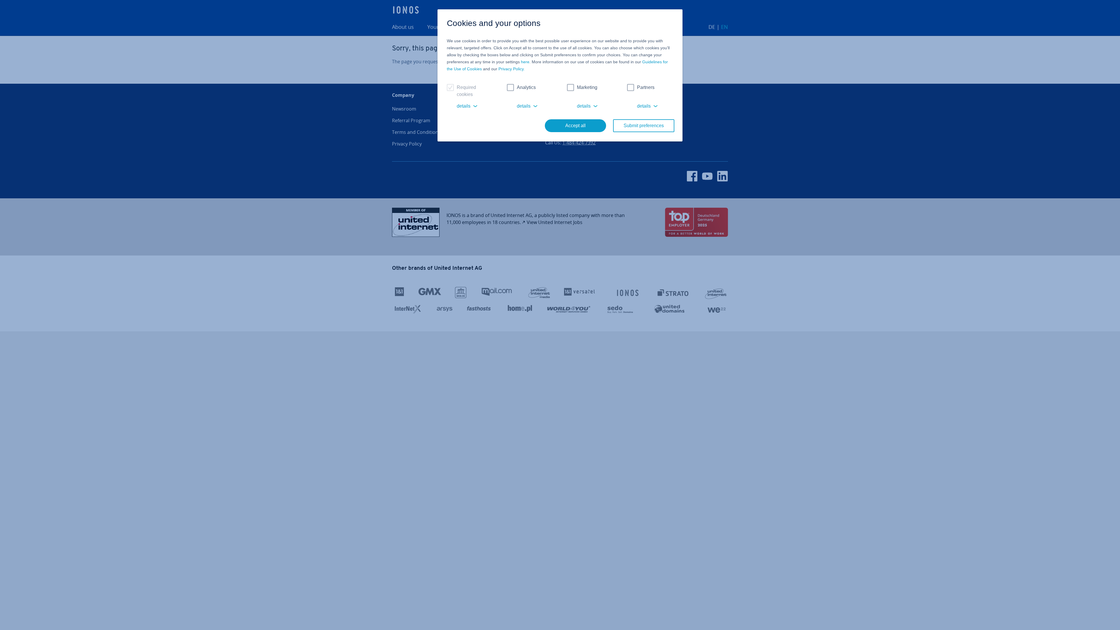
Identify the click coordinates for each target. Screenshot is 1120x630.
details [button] (463, 106)
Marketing (587, 87)
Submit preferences (644, 125)
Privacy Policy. (511, 68)
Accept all (575, 125)
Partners (645, 87)
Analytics (526, 87)
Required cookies (466, 91)
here (525, 62)
